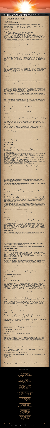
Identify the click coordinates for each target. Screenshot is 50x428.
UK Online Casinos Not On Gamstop (25, 387)
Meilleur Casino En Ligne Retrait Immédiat (25, 392)
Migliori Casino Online (25, 410)
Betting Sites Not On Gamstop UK (25, 381)
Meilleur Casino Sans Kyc (25, 409)
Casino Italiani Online (25, 417)
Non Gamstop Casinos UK (25, 377)
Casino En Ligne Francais (25, 416)
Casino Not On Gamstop (25, 398)
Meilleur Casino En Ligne (25, 391)
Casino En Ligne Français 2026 (25, 415)
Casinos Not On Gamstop (25, 372)
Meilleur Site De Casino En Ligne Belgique (25, 406)
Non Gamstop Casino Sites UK (25, 394)
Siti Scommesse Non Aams (25, 411)
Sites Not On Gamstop (25, 379)
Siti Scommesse (25, 407)
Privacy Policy (43, 423)
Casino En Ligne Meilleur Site (25, 393)
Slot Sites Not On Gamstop (25, 383)
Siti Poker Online (25, 419)
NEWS (13, 14)
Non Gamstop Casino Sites (25, 374)
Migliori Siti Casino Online (25, 401)
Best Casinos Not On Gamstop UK (31, 14)
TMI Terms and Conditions (8, 423)
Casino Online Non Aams (25, 399)
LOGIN (46, 14)
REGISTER (18, 14)
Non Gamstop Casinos (25, 15)
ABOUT (9, 14)
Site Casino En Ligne (25, 421)
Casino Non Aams (25, 404)
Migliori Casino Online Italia (25, 403)
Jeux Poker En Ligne (25, 418)
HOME (4, 14)
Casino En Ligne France (25, 413)
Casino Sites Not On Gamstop (25, 376)
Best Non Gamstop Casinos (10, 15)
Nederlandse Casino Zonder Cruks (25, 375)
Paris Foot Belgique (25, 405)
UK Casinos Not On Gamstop (25, 397)
